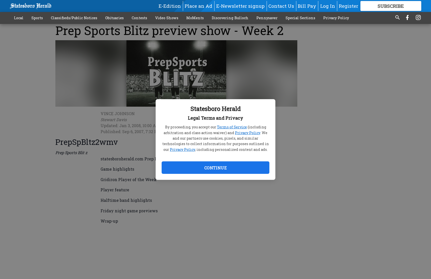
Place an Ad (198, 6)
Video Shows (166, 17)
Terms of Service (232, 127)
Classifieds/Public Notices (74, 17)
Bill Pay (307, 6)
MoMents (195, 17)
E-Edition (170, 6)
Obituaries (114, 17)
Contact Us (281, 6)
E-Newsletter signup (240, 6)
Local (18, 17)
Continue (215, 167)
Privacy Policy (247, 132)
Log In (327, 6)
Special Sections (300, 17)
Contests (139, 17)
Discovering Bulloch (230, 17)
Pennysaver (267, 17)
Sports (37, 17)
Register (348, 6)
